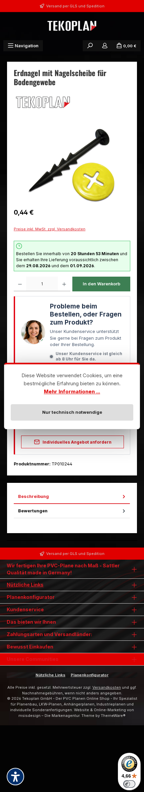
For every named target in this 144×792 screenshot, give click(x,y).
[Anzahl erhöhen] (64, 284)
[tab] (72, 497)
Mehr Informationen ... (72, 391)
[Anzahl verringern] (20, 284)
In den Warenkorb (101, 283)
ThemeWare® (113, 715)
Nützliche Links (25, 584)
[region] (72, 165)
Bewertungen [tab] (33, 510)
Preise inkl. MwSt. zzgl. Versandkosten (49, 229)
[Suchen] (90, 45)
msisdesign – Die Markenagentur (48, 715)
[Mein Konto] (104, 45)
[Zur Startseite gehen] (72, 26)
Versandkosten (106, 687)
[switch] (129, 784)
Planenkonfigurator (90, 675)
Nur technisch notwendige (72, 412)
